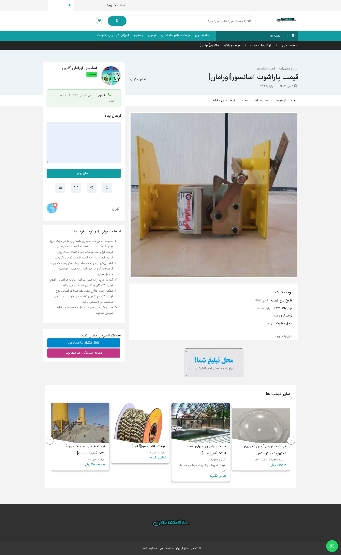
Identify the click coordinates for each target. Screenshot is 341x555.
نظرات (244, 100)
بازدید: (266, 86)
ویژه (293, 100)
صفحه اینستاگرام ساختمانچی (84, 352)
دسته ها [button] (275, 35)
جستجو (138, 35)
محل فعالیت (261, 100)
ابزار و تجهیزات (288, 68)
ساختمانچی (202, 35)
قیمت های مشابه (224, 100)
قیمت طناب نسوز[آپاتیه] (269, 446)
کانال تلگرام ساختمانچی (83, 342)
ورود (109, 5)
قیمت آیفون (79, 459)
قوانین (152, 35)
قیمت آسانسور (266, 68)
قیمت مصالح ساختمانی (175, 35)
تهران (115, 208)
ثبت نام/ (119, 5)
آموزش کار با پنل (118, 35)
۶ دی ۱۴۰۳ (287, 86)
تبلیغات (101, 35)
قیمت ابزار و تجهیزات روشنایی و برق (145, 465)
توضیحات (280, 100)
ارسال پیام (83, 173)
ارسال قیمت (58, 5)
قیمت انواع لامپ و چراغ (151, 471)
